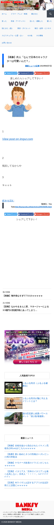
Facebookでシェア (27, 73)
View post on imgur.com (17, 139)
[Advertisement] (27, 252)
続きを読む (8, 200)
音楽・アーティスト (18, 21)
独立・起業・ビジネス (43, 28)
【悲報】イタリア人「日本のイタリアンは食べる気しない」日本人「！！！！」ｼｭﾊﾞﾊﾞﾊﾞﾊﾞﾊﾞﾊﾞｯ (26, 474)
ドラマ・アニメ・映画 (19, 14)
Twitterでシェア (12, 73)
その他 (29, 35)
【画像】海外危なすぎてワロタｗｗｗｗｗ (23, 294)
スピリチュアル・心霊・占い (12, 35)
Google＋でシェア (43, 73)
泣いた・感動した (36, 21)
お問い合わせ (7, 43)
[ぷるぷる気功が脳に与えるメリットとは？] (13, 402)
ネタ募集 (39, 35)
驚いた (49, 21)
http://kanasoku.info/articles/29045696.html (33, 207)
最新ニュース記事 (32, 66)
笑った (4, 21)
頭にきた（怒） (7, 28)
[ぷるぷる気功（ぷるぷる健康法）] (13, 387)
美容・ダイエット (24, 28)
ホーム (4, 14)
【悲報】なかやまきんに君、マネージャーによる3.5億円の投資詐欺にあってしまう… (26, 306)
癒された (34, 14)
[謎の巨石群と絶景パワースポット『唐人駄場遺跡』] (13, 418)
